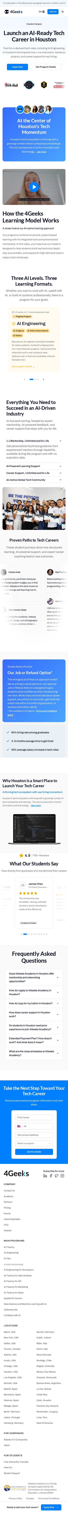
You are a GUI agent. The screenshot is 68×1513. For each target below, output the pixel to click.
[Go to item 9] (44, 934)
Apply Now (17, 67)
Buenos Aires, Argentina (49, 1383)
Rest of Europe (44, 1355)
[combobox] (34, 1143)
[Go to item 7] (39, 934)
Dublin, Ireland (44, 1337)
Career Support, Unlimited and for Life (27, 473)
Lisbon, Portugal (12, 1417)
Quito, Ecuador (44, 1400)
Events (7, 1213)
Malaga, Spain (11, 1406)
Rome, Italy (42, 1349)
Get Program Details (46, 67)
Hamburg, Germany (14, 1423)
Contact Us (9, 1190)
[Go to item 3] (37, 379)
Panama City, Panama (47, 1406)
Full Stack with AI (12, 1315)
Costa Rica (42, 1394)
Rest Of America (45, 1423)
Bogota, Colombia (45, 1366)
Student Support (12, 1473)
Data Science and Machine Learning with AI (25, 1304)
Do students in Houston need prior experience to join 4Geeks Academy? (30, 1027)
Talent (7, 1445)
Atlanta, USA (10, 1355)
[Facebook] (51, 1176)
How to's (8, 1467)
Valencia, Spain (11, 1400)
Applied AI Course (13, 1298)
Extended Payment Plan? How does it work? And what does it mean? (30, 1040)
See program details (22, 366)
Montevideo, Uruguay (47, 1411)
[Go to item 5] (34, 934)
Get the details (34, 1152)
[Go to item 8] (41, 934)
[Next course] (43, 379)
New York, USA (11, 1337)
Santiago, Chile (44, 1360)
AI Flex (7, 1258)
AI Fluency (9, 1247)
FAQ (6, 1225)
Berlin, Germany (12, 1411)
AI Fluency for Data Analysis (18, 1275)
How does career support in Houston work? (29, 1014)
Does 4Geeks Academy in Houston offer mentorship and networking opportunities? (31, 977)
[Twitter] (57, 1176)
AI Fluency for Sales (14, 1292)
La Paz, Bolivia (44, 1389)
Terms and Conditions (48, 1498)
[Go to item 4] (31, 934)
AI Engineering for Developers (19, 1270)
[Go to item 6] (36, 934)
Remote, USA (10, 1383)
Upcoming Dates (12, 1219)
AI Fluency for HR (12, 1281)
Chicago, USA (11, 1366)
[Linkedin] (45, 1176)
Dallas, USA (10, 1343)
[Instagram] (62, 1176)
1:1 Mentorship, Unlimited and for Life (27, 441)
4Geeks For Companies (15, 1439)
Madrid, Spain (11, 1389)
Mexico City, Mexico (46, 1372)
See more (36, 805)
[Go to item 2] (35, 379)
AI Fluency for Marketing (16, 1287)
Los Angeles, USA (13, 1377)
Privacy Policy (15, 1498)
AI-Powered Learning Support (23, 466)
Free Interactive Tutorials (16, 1462)
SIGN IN (52, 12)
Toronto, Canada (12, 1349)
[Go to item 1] (31, 379)
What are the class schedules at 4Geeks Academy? (31, 1053)
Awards (7, 1230)
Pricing (7, 1208)
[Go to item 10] (46, 934)
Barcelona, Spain (12, 1394)
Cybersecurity (11, 1309)
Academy (8, 1196)
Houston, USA (11, 1372)
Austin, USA (10, 1360)
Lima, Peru (42, 1417)
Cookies (30, 1498)
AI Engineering (11, 1253)
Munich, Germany (45, 1332)
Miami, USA (9, 1332)
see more (41, 152)
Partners (8, 1202)
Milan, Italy (42, 1343)
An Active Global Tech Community (25, 480)
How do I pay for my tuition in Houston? (31, 1003)
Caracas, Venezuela (46, 1377)
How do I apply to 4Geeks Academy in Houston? (30, 992)
